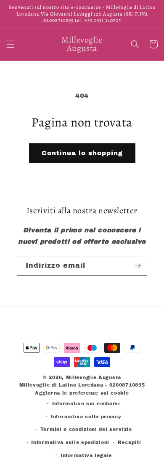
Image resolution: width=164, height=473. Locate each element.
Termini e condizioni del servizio (86, 429)
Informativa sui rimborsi (86, 403)
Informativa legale (86, 455)
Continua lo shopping (82, 153)
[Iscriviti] (137, 266)
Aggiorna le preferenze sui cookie (82, 392)
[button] (10, 44)
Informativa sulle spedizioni (70, 442)
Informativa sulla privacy (86, 416)
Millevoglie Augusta (93, 377)
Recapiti (129, 442)
